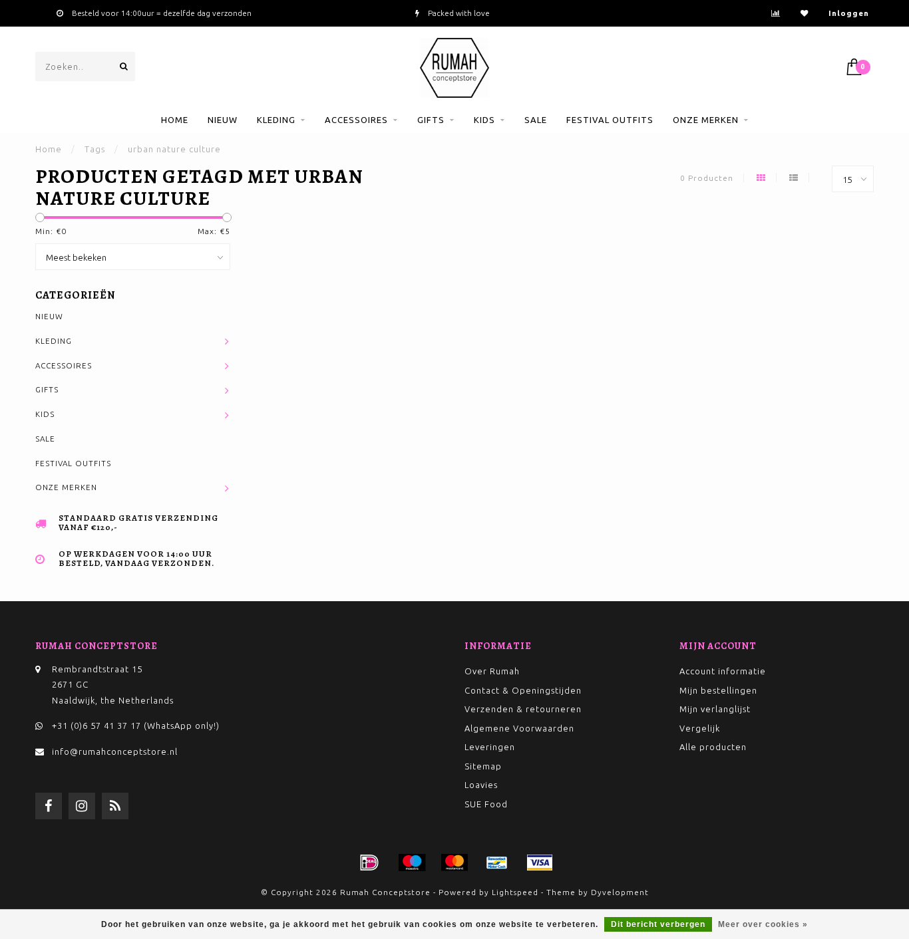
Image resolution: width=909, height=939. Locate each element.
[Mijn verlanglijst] (805, 13)
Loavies (481, 784)
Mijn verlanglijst (715, 709)
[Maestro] (412, 862)
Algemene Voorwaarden (519, 728)
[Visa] (539, 862)
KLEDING (276, 119)
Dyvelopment (620, 892)
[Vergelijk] (776, 13)
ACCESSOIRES (356, 119)
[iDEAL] (369, 862)
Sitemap (483, 766)
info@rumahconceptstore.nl (115, 751)
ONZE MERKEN (706, 119)
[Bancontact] (497, 862)
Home (174, 119)
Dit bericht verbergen (658, 924)
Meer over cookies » (763, 924)
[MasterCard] (454, 862)
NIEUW (223, 119)
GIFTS (431, 119)
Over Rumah (492, 671)
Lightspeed (515, 892)
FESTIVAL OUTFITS (609, 119)
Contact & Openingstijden (523, 690)
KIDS (484, 119)
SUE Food (486, 804)
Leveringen (489, 746)
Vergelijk (699, 728)
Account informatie (722, 671)
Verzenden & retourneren (523, 709)
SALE (535, 119)
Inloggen (848, 13)
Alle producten (713, 746)
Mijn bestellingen (718, 690)
